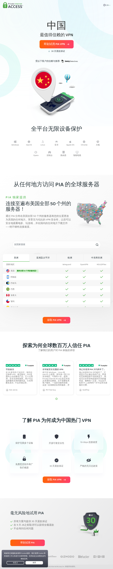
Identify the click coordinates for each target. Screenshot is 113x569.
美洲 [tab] (16, 258)
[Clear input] (97, 244)
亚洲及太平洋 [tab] (43, 258)
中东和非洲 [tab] (96, 258)
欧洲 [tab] (70, 258)
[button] (56, 399)
